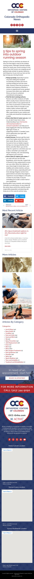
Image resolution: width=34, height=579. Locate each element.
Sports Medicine (10, 358)
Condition (8, 333)
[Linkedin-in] (22, 25)
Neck (7, 346)
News (7, 348)
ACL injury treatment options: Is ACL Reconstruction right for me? (16, 233)
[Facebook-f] (11, 25)
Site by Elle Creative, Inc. (17, 576)
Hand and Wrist (10, 337)
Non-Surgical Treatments (13, 350)
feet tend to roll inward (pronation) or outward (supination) (16, 124)
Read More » (8, 246)
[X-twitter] (17, 25)
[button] (17, 31)
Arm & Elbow (9, 329)
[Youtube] (20, 25)
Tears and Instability (12, 360)
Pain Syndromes (10, 352)
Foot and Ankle (10, 335)
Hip (7, 339)
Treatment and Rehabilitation (14, 362)
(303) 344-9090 (20, 390)
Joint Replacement (11, 343)
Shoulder (8, 354)
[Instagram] (14, 25)
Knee (7, 345)
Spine (7, 356)
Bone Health (9, 331)
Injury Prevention (11, 341)
